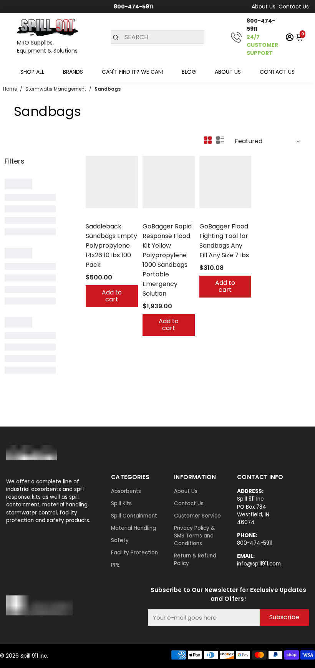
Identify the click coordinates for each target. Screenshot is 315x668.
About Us (263, 6)
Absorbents (126, 491)
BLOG (189, 72)
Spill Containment (134, 515)
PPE (115, 565)
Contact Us (294, 6)
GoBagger (156, 216)
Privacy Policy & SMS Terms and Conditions (194, 535)
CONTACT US (277, 72)
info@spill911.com (259, 563)
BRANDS (73, 72)
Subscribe (284, 617)
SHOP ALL (32, 72)
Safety (120, 540)
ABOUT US (228, 72)
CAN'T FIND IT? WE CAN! (132, 72)
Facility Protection (134, 552)
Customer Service (197, 515)
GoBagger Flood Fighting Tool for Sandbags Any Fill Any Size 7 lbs (224, 241)
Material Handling (133, 528)
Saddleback (101, 216)
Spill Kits (121, 503)
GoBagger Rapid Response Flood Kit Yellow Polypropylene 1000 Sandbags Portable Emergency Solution (167, 260)
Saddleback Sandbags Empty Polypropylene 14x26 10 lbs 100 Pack (111, 245)
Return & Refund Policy (195, 559)
